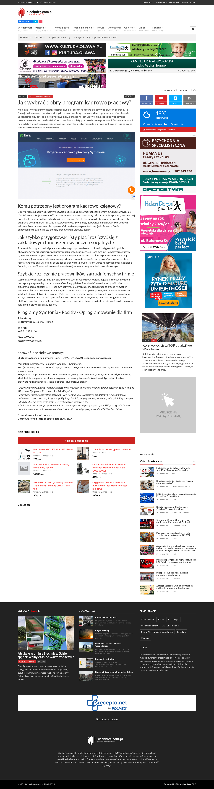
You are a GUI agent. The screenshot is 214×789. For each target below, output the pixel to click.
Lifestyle (181, 632)
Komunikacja (161, 2)
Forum (101, 29)
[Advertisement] (137, 15)
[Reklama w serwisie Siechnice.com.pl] (168, 405)
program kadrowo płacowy (40, 211)
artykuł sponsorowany (40, 97)
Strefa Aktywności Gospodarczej (157, 632)
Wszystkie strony (149, 625)
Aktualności (174, 2)
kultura (174, 513)
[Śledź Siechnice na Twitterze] (35, 21)
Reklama (184, 2)
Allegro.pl (147, 2)
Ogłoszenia (114, 29)
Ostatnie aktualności (151, 461)
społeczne (176, 526)
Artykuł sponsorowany (59, 37)
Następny (129, 96)
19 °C (46, 2)
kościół (174, 539)
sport (174, 500)
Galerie (130, 29)
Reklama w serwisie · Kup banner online (178, 90)
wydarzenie (184, 513)
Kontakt (193, 2)
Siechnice (26, 21)
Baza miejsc (173, 619)
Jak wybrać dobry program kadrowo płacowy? (95, 37)
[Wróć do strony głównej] (37, 12)
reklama (193, 136)
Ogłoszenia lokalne (28, 431)
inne (173, 474)
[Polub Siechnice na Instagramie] (40, 21)
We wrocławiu (147, 454)
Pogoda (157, 29)
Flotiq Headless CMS (186, 784)
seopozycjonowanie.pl (98, 357)
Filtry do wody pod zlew (107, 719)
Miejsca (43, 29)
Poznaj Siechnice (82, 29)
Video (144, 29)
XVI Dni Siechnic (170, 625)
